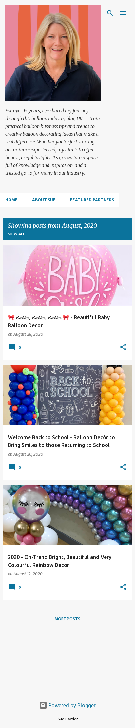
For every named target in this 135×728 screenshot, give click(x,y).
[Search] (110, 13)
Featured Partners (92, 200)
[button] (123, 347)
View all (16, 234)
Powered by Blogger (71, 705)
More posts (67, 619)
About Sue (44, 200)
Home (11, 200)
